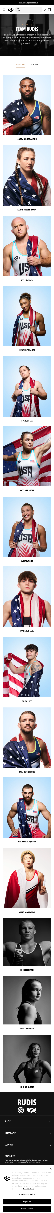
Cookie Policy (28, 1189)
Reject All (27, 1201)
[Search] (20, 10)
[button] (4, 9)
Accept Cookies (27, 1208)
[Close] (51, 1169)
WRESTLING (20, 64)
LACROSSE (34, 64)
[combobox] (29, 10)
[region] (27, 1189)
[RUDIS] (11, 10)
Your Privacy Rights (27, 1194)
